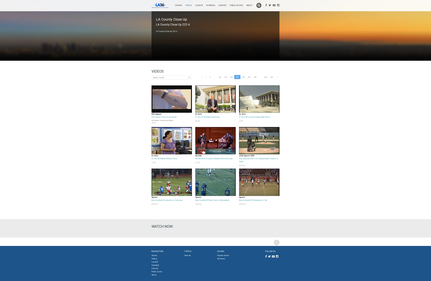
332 (220, 77)
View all (187, 255)
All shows (221, 259)
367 (271, 77)
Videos (188, 5)
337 (249, 77)
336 (243, 77)
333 (225, 77)
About (249, 5)
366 (265, 77)
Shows (178, 5)
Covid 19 (199, 5)
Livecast (223, 5)
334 (231, 77)
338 (255, 77)
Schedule (210, 5)
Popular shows (223, 255)
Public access (236, 5)
